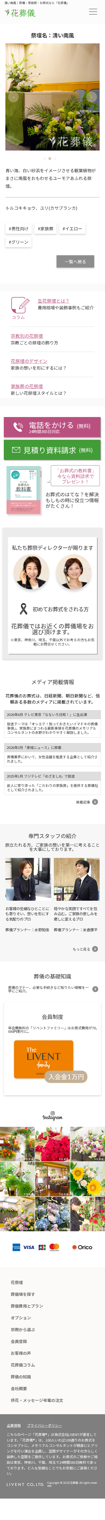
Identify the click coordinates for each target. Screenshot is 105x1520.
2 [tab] (49, 158)
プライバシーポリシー (44, 1425)
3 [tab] (55, 158)
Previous (13, 97)
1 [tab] (44, 158)
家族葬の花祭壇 (27, 386)
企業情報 (14, 1425)
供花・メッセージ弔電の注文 (37, 1400)
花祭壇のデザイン (29, 361)
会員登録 (19, 1341)
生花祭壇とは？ (54, 300)
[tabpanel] (52, 97)
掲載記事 (83, 802)
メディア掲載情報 (52, 682)
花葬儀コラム (23, 1365)
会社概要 (19, 1388)
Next (91, 97)
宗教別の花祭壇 (27, 335)
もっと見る (81, 949)
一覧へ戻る (75, 261)
